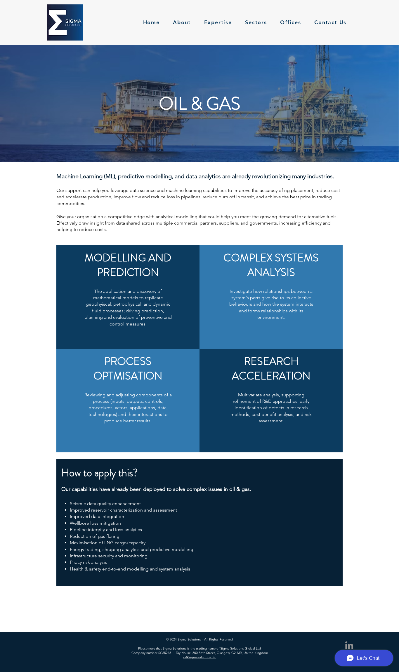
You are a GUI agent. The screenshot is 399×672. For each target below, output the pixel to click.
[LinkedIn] (349, 645)
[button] (256, 22)
